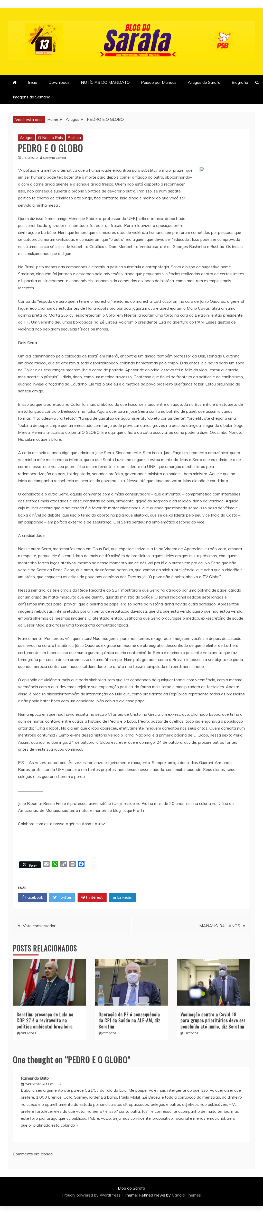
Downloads (59, 82)
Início (32, 82)
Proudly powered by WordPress (91, 1195)
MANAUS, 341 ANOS (219, 925)
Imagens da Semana (31, 96)
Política (74, 137)
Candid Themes (186, 1195)
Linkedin (124, 897)
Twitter (64, 897)
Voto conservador (39, 925)
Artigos (26, 137)
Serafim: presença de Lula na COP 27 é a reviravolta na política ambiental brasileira (45, 1020)
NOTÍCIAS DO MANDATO (105, 82)
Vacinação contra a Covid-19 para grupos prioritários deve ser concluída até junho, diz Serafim (213, 1020)
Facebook (33, 897)
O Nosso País (50, 137)
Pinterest (94, 897)
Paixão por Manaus (158, 82)
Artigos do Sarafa (204, 82)
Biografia (240, 82)
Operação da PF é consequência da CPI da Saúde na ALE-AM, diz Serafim (129, 1020)
